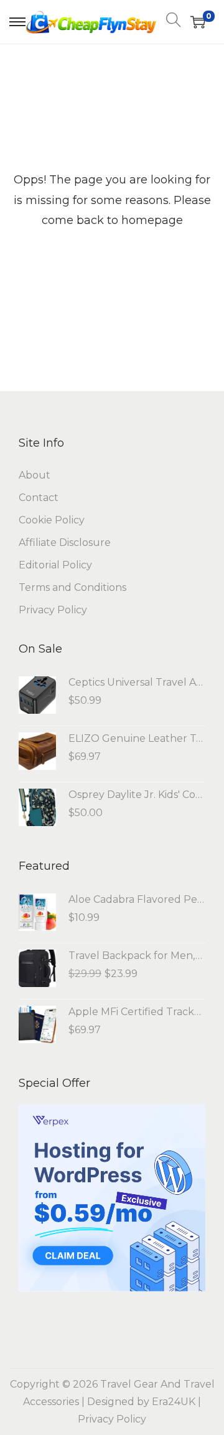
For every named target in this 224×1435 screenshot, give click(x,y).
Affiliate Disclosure (65, 542)
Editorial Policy (55, 565)
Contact (38, 497)
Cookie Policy (52, 520)
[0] (197, 21)
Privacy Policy (53, 610)
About (34, 475)
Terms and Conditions (72, 587)
